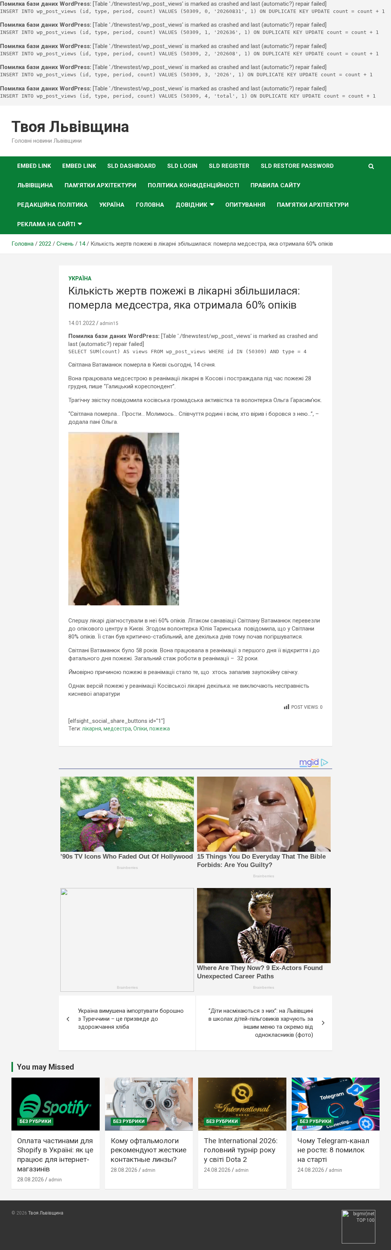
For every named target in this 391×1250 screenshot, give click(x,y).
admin (55, 1179)
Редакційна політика (52, 204)
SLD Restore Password (297, 165)
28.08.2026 (30, 1179)
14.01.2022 (81, 323)
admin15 (109, 323)
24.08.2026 (217, 1170)
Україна (111, 204)
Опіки (140, 729)
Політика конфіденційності (193, 185)
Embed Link (34, 165)
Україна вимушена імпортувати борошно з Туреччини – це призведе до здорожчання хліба (131, 1018)
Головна (150, 204)
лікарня (91, 729)
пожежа (159, 729)
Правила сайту (275, 185)
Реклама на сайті (46, 224)
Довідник (191, 204)
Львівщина (35, 185)
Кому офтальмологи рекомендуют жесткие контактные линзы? (148, 1150)
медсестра (117, 729)
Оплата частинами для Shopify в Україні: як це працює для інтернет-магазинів (55, 1154)
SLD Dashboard (131, 165)
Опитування (245, 204)
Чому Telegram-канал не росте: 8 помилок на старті (333, 1150)
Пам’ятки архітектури (100, 185)
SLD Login (182, 165)
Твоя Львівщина (70, 127)
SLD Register (229, 165)
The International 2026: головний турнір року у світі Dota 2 (241, 1150)
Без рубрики (35, 1121)
